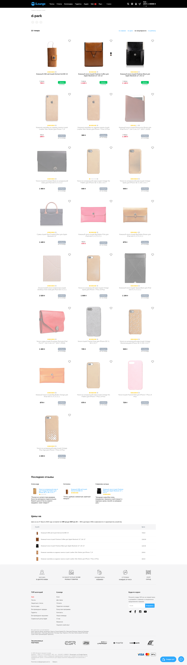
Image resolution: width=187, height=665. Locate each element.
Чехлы (51, 4)
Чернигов (80, 631)
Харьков (36, 631)
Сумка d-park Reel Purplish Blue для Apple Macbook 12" (52, 235)
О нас (58, 619)
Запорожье (47, 631)
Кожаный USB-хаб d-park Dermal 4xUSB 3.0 (52, 74)
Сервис (109, 4)
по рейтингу (152, 30)
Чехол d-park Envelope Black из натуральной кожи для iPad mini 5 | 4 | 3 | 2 (52, 182)
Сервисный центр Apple (39, 619)
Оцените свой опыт (63, 625)
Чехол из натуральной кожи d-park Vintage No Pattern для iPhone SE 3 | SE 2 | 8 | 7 (93, 182)
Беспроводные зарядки (39, 609)
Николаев (69, 631)
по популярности (140, 30)
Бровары (86, 631)
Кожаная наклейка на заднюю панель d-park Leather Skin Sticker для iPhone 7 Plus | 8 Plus (93, 128)
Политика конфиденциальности (40, 662)
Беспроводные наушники (39, 615)
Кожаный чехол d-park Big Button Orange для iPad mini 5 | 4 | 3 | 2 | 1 (52, 395)
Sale (93, 4)
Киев (32, 631)
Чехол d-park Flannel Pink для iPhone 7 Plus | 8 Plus (135, 395)
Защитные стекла (37, 603)
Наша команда (61, 615)
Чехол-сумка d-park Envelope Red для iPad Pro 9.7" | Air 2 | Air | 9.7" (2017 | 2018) (52, 342)
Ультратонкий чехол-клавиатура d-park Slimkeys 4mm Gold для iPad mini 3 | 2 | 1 (52, 288)
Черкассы (65, 633)
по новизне (122, 30)
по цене (130, 30)
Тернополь (50, 634)
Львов (57, 631)
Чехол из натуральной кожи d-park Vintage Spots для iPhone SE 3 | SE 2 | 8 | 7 (135, 182)
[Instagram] (140, 612)
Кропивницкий (43, 634)
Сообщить (62, 136)
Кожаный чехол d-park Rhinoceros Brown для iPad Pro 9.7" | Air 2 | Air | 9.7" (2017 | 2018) (135, 128)
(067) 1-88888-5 (149, 4)
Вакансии (59, 622)
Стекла (59, 4)
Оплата (59, 603)
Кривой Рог (62, 631)
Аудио (86, 4)
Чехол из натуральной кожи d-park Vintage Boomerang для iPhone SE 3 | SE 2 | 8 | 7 (135, 342)
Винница (74, 631)
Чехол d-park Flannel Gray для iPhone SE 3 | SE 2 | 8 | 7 (93, 342)
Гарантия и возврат (62, 606)
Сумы (32, 634)
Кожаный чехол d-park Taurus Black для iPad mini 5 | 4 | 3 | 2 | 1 (135, 288)
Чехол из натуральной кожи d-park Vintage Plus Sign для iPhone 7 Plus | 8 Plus (52, 449)
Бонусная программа (63, 609)
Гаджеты (78, 4)
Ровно (36, 634)
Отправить (150, 605)
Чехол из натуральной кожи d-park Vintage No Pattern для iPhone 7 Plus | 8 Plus (93, 395)
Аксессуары (68, 4)
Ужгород (56, 633)
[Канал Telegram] (130, 612)
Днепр (41, 631)
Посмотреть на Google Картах (78, 654)
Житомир (85, 633)
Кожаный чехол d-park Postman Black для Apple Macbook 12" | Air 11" (135, 75)
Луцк (61, 633)
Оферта (54, 662)
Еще (100, 4)
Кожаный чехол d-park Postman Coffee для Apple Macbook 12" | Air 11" (93, 75)
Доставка (59, 600)
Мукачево (51, 633)
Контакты (59, 612)
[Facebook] (135, 612)
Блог (58, 597)
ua (144, 6)
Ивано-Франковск (36, 633)
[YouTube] (145, 612)
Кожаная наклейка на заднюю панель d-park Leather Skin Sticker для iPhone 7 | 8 (52, 128)
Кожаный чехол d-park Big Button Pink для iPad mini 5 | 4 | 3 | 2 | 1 (93, 235)
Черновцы (45, 633)
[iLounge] (38, 4)
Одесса (52, 631)
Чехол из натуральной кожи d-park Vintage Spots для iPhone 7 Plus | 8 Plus (93, 288)
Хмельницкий (78, 633)
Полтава (71, 633)
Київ (144, 2)
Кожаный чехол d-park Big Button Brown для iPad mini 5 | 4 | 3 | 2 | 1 (135, 235)
